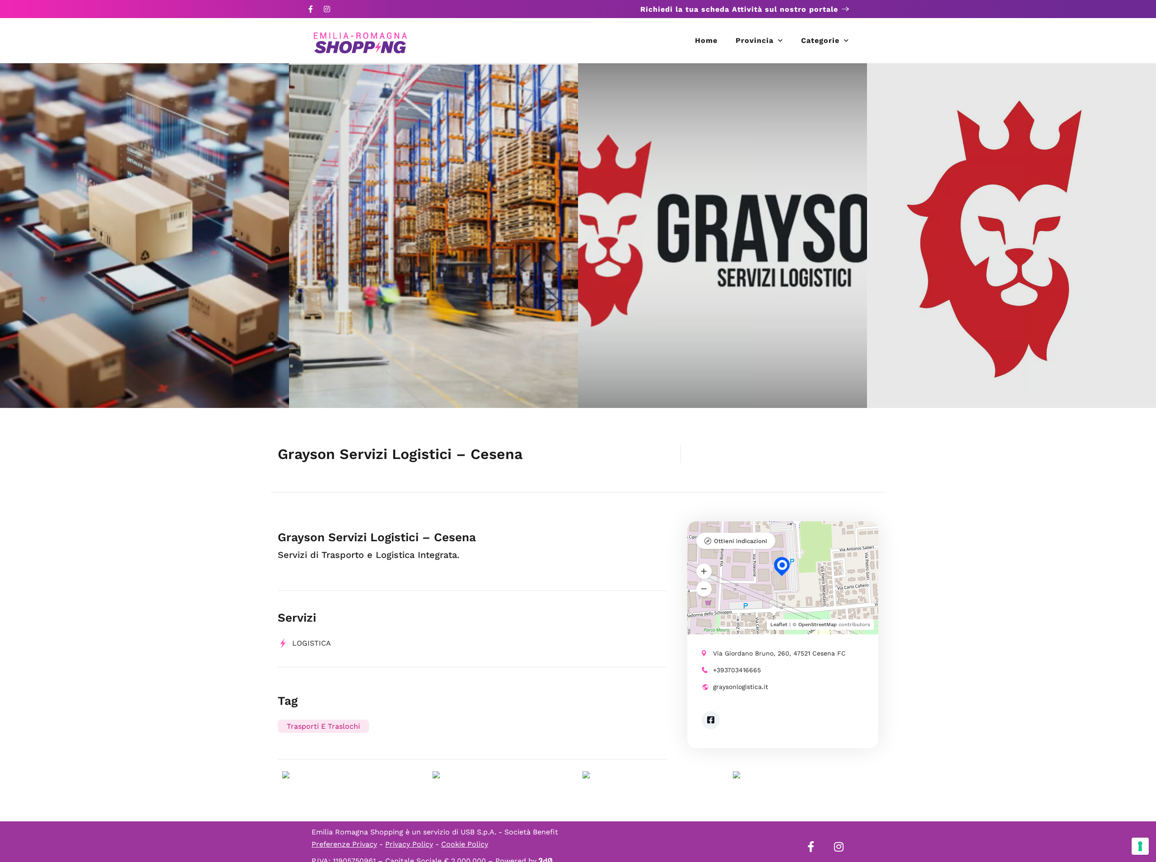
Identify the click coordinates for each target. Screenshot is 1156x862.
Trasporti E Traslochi (323, 726)
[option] (144, 235)
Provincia (755, 40)
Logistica (311, 643)
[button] (704, 571)
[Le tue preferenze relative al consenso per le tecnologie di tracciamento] (1140, 846)
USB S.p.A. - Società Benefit (509, 832)
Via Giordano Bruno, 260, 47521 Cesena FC (779, 653)
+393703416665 (737, 670)
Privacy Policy (409, 844)
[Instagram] (327, 9)
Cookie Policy (464, 844)
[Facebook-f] (310, 9)
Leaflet (779, 625)
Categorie (820, 40)
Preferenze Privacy (344, 844)
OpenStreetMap (817, 625)
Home (706, 40)
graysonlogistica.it (740, 686)
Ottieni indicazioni (740, 541)
